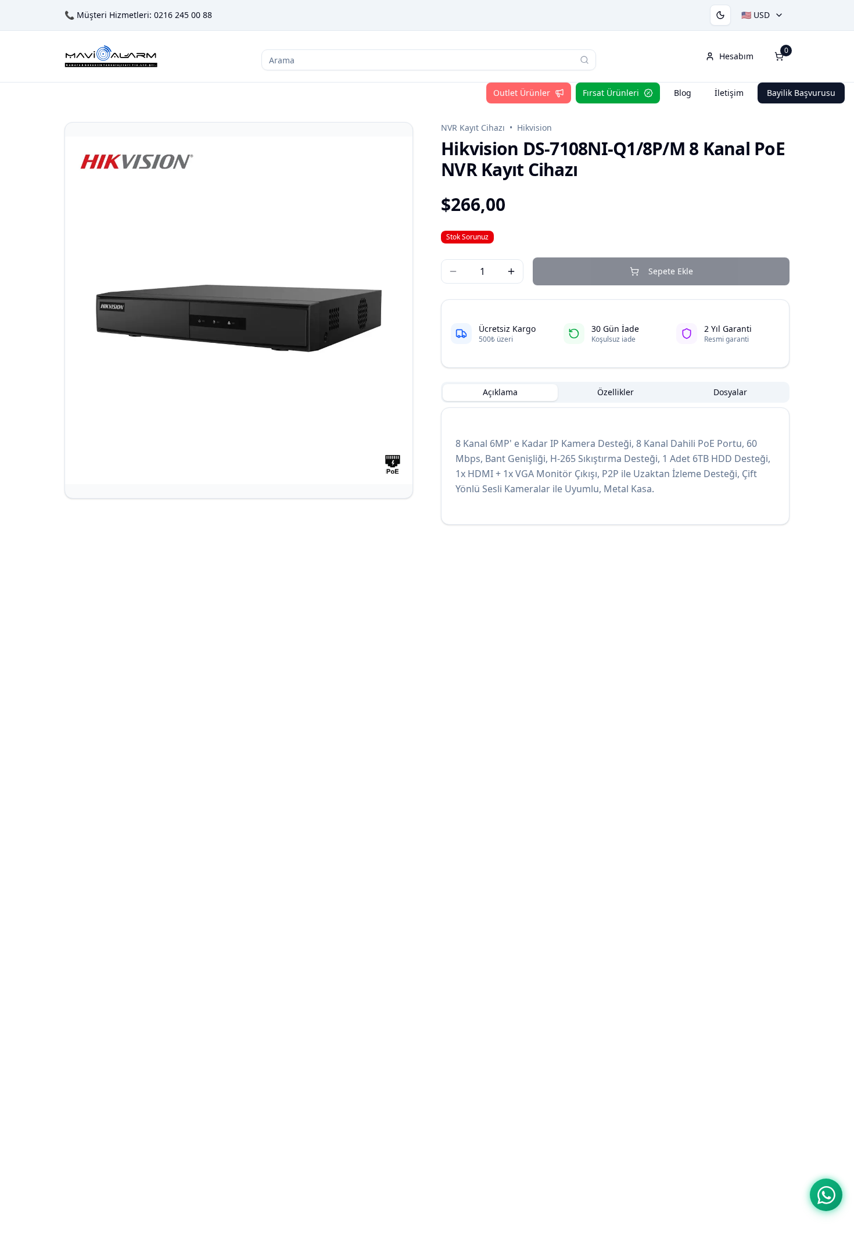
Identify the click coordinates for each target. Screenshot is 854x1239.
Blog (682, 92)
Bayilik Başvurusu (801, 92)
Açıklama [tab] (500, 392)
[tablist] (615, 392)
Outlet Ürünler (521, 92)
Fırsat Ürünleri (611, 92)
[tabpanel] (615, 466)
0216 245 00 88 (183, 14)
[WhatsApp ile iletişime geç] (826, 1195)
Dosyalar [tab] (730, 392)
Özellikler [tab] (615, 392)
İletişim (729, 92)
